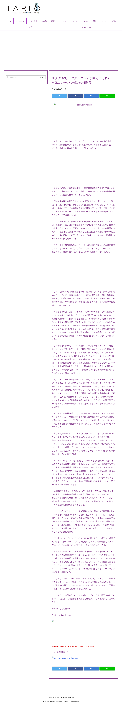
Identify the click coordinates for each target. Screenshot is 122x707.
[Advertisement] (61, 49)
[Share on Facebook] (75, 96)
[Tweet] (59, 96)
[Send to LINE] (107, 96)
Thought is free (74, 701)
